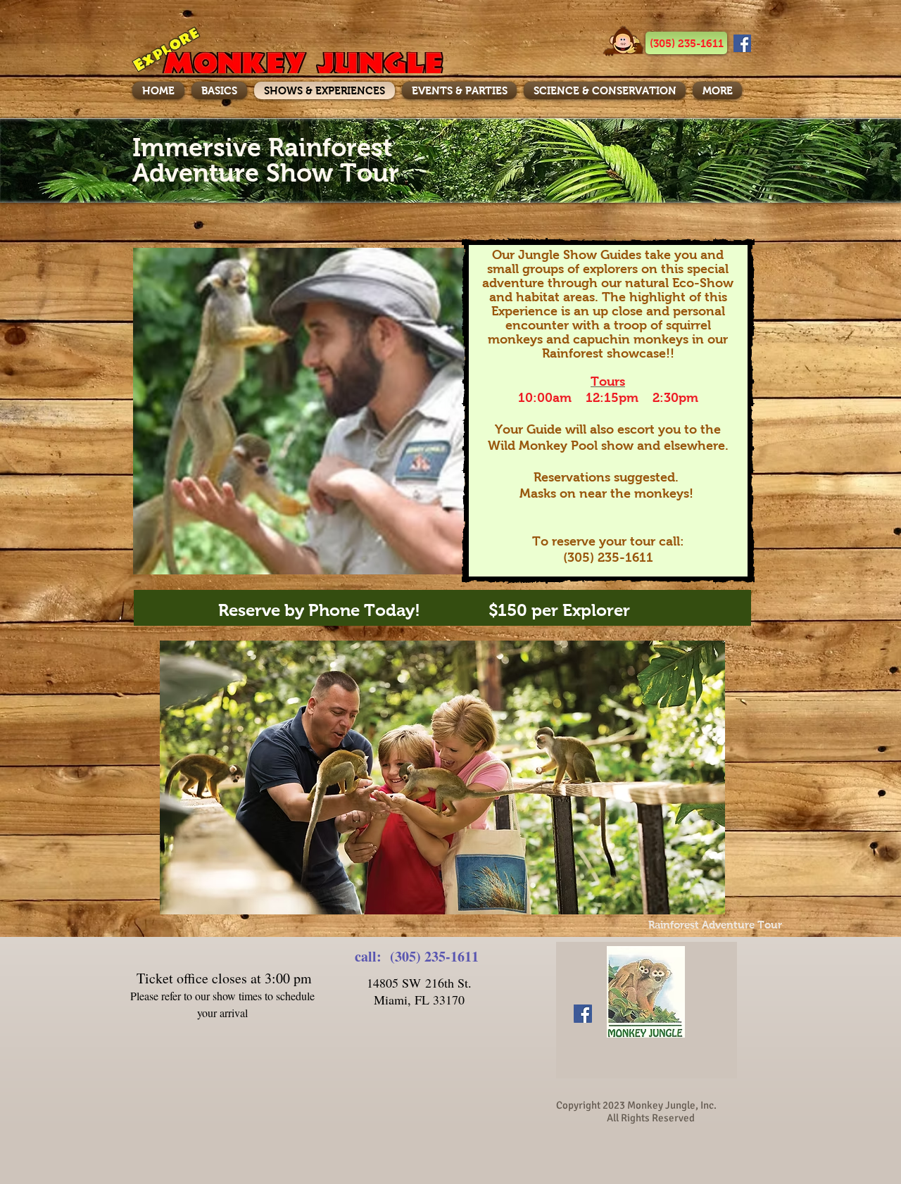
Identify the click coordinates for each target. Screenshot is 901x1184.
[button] (686, 43)
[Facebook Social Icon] (742, 43)
